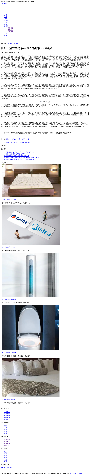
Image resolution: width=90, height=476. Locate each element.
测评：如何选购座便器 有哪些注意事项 (18, 139)
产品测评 (7, 443)
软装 (5, 433)
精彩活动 (7, 445)
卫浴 (5, 427)
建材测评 (7, 415)
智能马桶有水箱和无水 (9, 352)
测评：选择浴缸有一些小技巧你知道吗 (18, 142)
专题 (5, 22)
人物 (5, 459)
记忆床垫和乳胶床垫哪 (9, 200)
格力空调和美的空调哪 (9, 247)
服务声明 (9, 467)
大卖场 (6, 33)
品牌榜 (6, 20)
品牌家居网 (11, 43)
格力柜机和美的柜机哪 (9, 299)
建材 (5, 429)
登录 (2, 3)
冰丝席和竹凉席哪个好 (9, 399)
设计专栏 (7, 441)
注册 (5, 3)
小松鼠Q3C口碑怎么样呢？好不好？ (15, 154)
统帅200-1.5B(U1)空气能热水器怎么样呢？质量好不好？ (21, 157)
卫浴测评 (7, 412)
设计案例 (10, 28)
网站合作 (3, 467)
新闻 (5, 24)
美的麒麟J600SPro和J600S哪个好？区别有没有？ (19, 152)
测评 (5, 18)
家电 (5, 431)
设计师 (6, 26)
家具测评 (7, 413)
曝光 (5, 457)
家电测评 (7, 419)
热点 (5, 452)
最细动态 (10, 31)
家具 (5, 426)
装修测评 (7, 417)
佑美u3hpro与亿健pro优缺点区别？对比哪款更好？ (19, 159)
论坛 (5, 35)
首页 (5, 15)
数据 (5, 455)
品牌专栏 (7, 439)
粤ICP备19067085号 (76, 473)
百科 (5, 17)
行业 (5, 461)
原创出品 (10, 30)
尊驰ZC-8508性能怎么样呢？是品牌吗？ (16, 156)
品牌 (5, 453)
